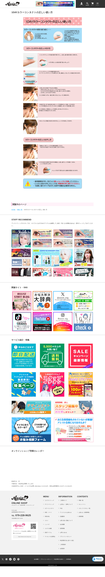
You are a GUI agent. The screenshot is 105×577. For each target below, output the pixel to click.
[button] (97, 559)
